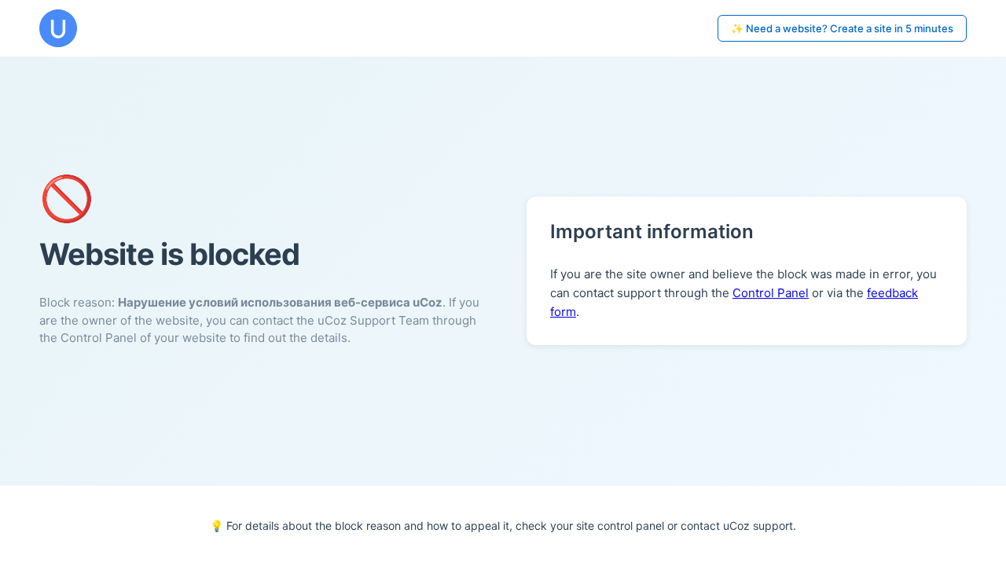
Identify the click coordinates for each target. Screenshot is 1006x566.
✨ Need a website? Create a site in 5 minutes (842, 28)
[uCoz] (58, 28)
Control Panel (770, 292)
